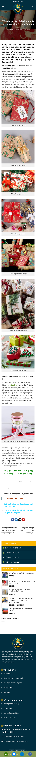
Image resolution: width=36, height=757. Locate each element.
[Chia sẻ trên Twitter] (16, 520)
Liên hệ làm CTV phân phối (13, 678)
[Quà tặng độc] (18, 9)
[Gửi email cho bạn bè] (20, 520)
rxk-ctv (27, 29)
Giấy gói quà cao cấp (12, 548)
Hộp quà (7, 692)
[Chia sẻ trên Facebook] (12, 520)
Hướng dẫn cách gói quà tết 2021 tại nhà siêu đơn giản (27, 530)
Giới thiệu (7, 673)
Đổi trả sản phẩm (10, 718)
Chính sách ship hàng (11, 713)
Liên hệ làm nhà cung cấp (13, 683)
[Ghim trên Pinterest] (23, 520)
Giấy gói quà (8, 687)
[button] (3, 6)
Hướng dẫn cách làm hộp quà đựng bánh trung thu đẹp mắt (9, 530)
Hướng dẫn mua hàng (11, 704)
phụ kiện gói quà (12, 385)
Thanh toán (8, 708)
